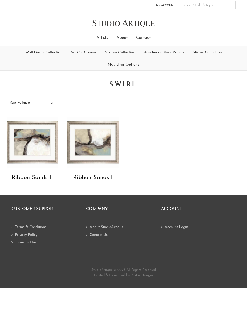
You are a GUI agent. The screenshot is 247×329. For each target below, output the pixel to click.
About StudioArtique (107, 227)
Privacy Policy (26, 235)
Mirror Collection (207, 52)
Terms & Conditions (30, 227)
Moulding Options (123, 64)
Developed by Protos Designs (131, 275)
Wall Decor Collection (43, 52)
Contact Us (99, 235)
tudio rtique (123, 23)
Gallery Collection (120, 52)
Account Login (176, 227)
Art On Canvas (83, 52)
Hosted (99, 275)
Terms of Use (25, 242)
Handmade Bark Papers (164, 52)
